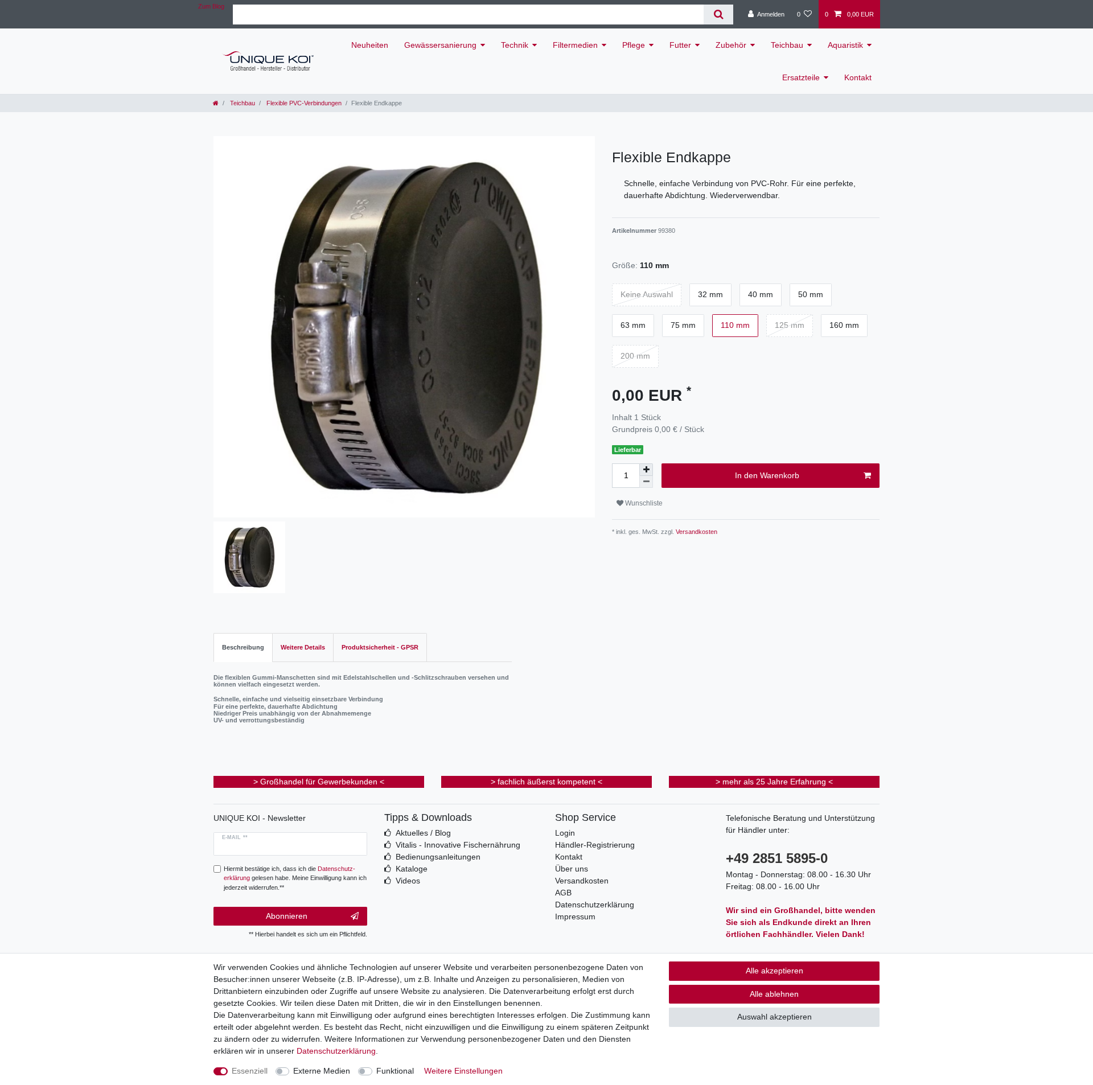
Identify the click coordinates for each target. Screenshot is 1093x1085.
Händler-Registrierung (595, 844)
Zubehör (731, 45)
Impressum (575, 916)
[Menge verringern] (646, 482)
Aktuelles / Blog (423, 832)
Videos (408, 880)
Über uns (571, 868)
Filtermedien (575, 45)
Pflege (633, 45)
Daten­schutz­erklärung (336, 1050)
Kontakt (858, 77)
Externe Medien (321, 1070)
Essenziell (250, 1070)
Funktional (395, 1070)
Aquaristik (845, 45)
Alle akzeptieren (774, 970)
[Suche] (718, 14)
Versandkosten (695, 531)
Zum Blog (211, 6)
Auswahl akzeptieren (774, 1016)
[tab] (243, 647)
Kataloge (412, 868)
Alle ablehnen (774, 993)
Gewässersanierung (440, 45)
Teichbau (787, 45)
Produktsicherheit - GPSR (380, 647)
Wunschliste (643, 503)
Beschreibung (243, 647)
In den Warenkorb (767, 475)
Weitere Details (303, 647)
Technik (514, 45)
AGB (563, 892)
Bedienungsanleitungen (438, 856)
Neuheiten (369, 45)
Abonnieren (286, 915)
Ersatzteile (801, 77)
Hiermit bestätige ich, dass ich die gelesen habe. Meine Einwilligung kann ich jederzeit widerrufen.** (295, 878)
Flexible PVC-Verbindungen (303, 103)
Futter (680, 45)
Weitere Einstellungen (463, 1070)
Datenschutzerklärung (594, 904)
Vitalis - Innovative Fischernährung (458, 844)
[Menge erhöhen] (646, 469)
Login (565, 832)
